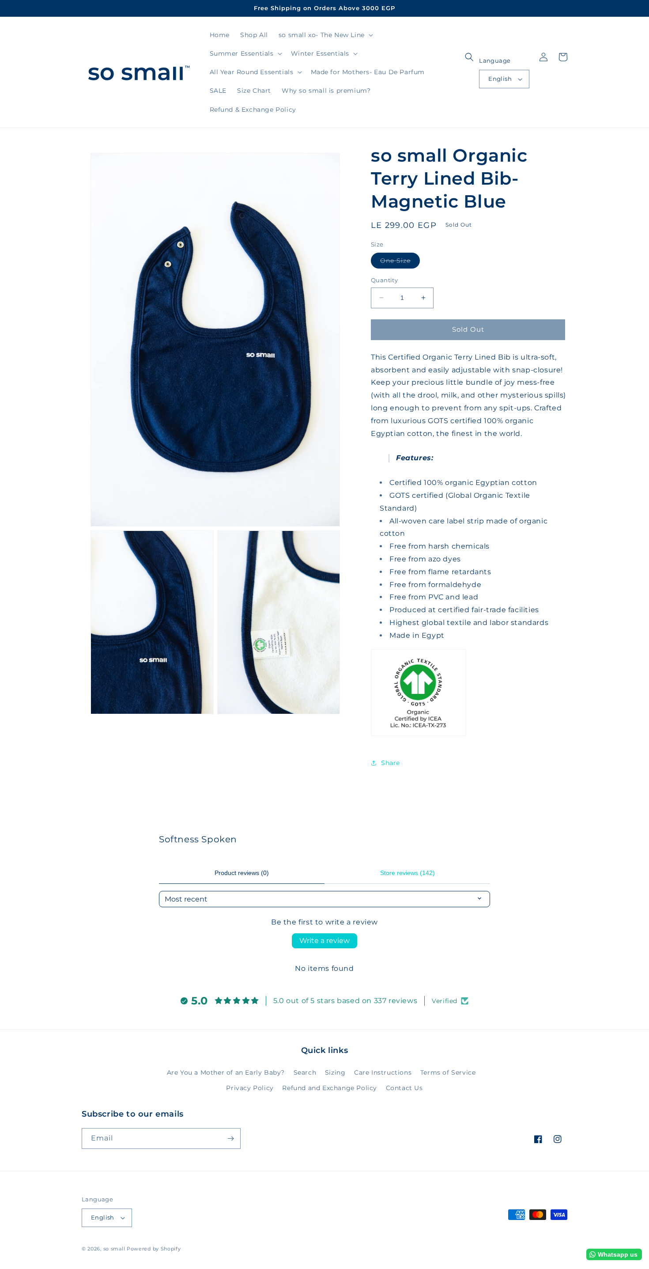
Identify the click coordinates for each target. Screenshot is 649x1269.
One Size (400, 262)
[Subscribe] (230, 1138)
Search (305, 1072)
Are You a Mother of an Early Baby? (226, 1072)
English (500, 78)
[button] (325, 35)
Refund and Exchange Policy (329, 1088)
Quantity (384, 280)
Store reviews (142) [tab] (407, 872)
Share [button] (390, 763)
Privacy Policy (249, 1088)
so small (114, 1249)
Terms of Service (448, 1072)
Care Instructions (382, 1072)
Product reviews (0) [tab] (242, 872)
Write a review (324, 940)
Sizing (335, 1072)
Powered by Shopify (154, 1249)
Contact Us (404, 1088)
